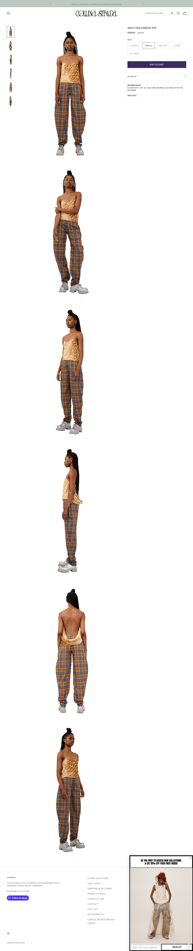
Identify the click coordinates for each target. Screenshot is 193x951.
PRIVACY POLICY (96, 893)
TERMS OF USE (95, 899)
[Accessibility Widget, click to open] (189, 947)
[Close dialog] (190, 857)
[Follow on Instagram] (8, 933)
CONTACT (93, 904)
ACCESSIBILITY (95, 914)
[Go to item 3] (11, 59)
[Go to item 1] (11, 32)
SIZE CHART (94, 883)
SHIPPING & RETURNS (99, 888)
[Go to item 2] (11, 46)
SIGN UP (177, 947)
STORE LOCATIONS (98, 878)
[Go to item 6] (11, 101)
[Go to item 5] (11, 87)
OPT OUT (92, 909)
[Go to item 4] (11, 73)
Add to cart (157, 64)
